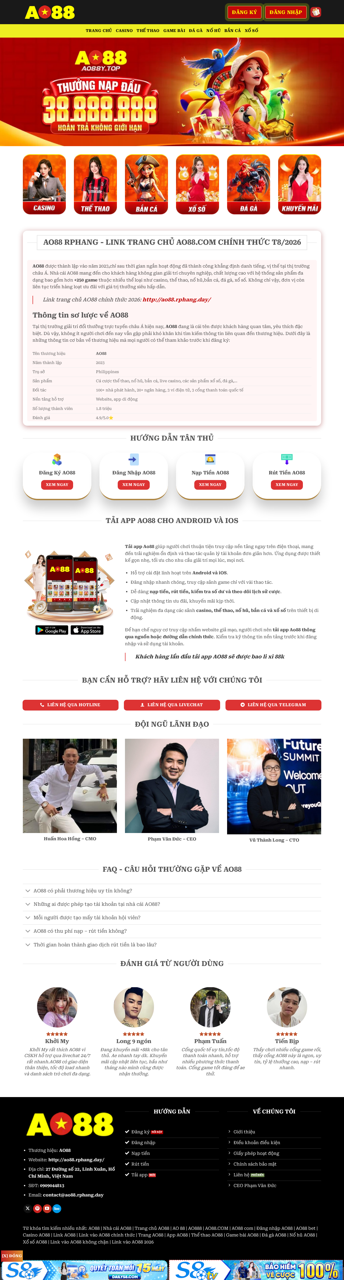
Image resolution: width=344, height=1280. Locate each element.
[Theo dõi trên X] (27, 1208)
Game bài (174, 30)
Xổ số (251, 30)
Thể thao (148, 30)
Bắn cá (232, 30)
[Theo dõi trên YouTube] (47, 1208)
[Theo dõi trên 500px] (56, 1208)
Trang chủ (99, 30)
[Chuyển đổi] (28, 891)
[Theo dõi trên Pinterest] (37, 1208)
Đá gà (196, 30)
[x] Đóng (12, 1256)
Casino (124, 30)
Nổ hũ (213, 30)
